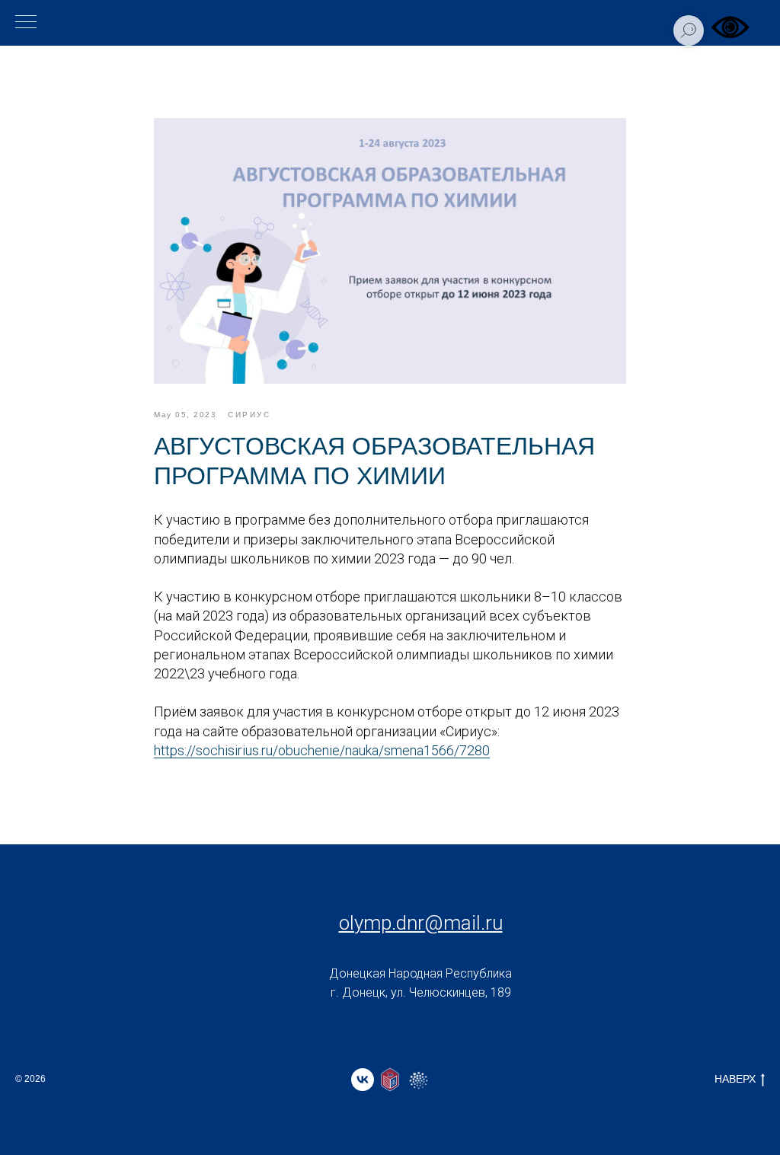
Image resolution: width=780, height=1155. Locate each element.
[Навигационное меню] (26, 22)
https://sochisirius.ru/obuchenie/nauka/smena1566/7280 (322, 750)
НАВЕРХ (735, 1079)
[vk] (362, 1079)
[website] (390, 1079)
